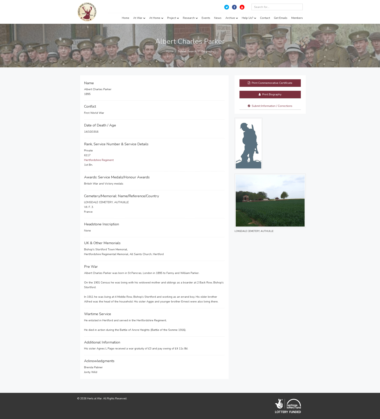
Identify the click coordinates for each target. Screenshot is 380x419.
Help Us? (248, 18)
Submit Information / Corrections (272, 106)
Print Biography (271, 94)
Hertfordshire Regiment (99, 160)
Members (297, 18)
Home (125, 18)
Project (172, 18)
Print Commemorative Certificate (271, 83)
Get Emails (280, 18)
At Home (155, 18)
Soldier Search (187, 51)
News (217, 18)
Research (189, 18)
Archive (230, 18)
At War (138, 18)
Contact (265, 18)
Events (206, 18)
